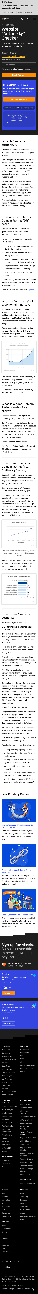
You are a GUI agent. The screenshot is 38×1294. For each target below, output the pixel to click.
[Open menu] (35, 19)
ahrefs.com (18, 69)
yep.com (27, 69)
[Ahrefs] (6, 19)
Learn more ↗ (7, 982)
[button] (22, 19)
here (32, 290)
